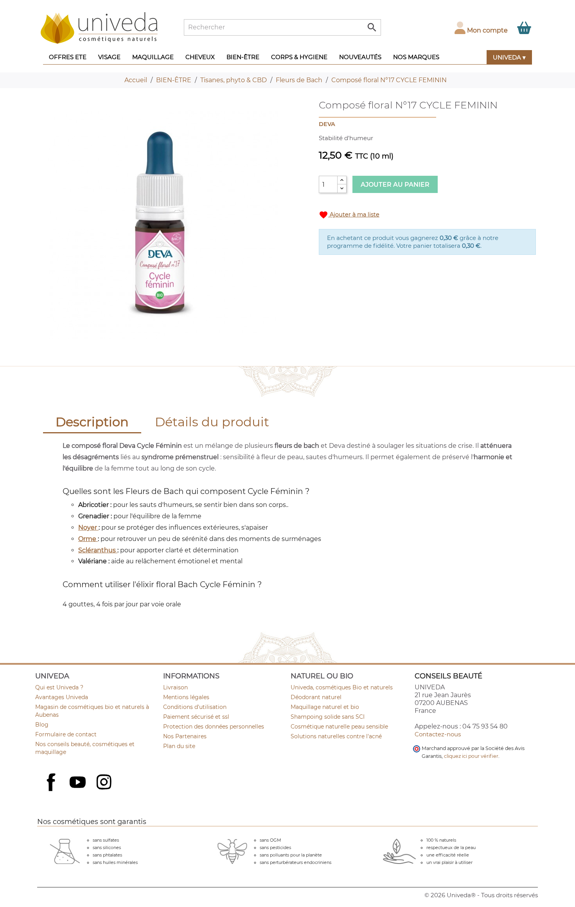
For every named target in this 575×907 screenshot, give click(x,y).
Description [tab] (92, 421)
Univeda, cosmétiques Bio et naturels (342, 687)
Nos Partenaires (185, 736)
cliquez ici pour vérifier (471, 756)
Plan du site (179, 746)
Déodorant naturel (316, 697)
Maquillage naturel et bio (325, 706)
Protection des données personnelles (213, 726)
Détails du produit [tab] (212, 421)
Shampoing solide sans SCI (328, 716)
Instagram (104, 782)
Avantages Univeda (61, 697)
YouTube (78, 782)
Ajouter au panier (395, 184)
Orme (88, 539)
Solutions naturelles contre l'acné (336, 736)
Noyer (88, 527)
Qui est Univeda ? (59, 687)
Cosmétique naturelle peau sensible (339, 726)
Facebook (52, 790)
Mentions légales (186, 697)
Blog (42, 724)
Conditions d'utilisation (194, 706)
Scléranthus (97, 550)
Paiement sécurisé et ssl (196, 716)
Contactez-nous (438, 734)
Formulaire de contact (66, 734)
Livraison (175, 687)
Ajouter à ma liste (349, 215)
